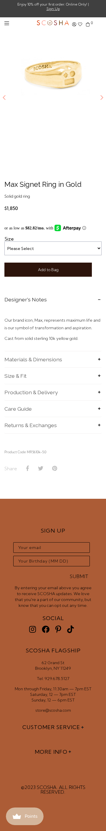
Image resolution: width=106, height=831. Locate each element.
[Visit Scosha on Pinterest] (58, 629)
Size (9, 239)
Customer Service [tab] (51, 727)
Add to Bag (48, 269)
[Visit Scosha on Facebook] (45, 629)
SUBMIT (79, 576)
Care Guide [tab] (18, 409)
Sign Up (53, 8)
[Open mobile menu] (6, 23)
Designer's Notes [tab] (25, 299)
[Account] (74, 24)
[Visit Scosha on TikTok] (70, 629)
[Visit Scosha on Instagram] (32, 629)
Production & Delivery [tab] (31, 392)
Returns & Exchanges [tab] (30, 425)
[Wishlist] (80, 24)
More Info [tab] (51, 752)
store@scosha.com (53, 710)
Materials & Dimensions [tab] (33, 359)
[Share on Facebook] (27, 468)
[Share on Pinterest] (54, 468)
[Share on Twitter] (40, 468)
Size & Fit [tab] (15, 376)
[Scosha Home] (53, 23)
